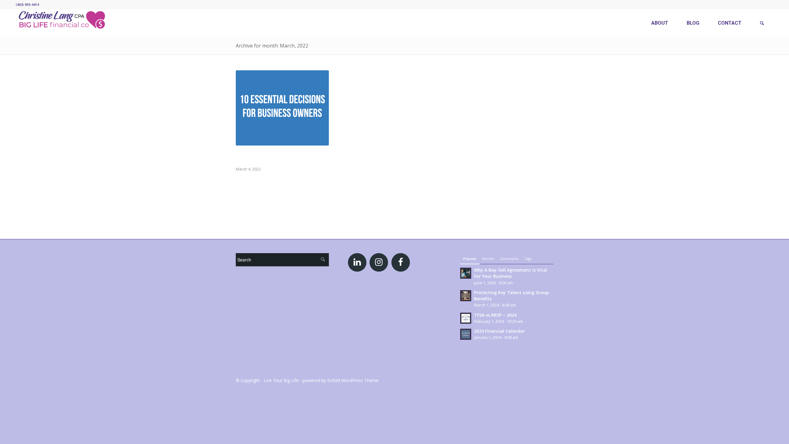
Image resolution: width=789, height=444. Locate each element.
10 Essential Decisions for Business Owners (278, 156)
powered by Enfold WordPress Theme (340, 380)
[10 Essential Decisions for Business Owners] (282, 108)
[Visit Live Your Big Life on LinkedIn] (357, 263)
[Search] (762, 23)
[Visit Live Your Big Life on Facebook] (400, 263)
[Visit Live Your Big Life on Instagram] (378, 263)
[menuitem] (659, 23)
